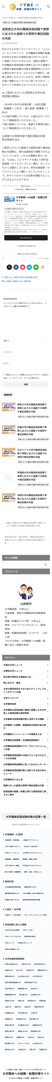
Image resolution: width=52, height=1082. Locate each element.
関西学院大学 (42, 970)
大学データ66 (28, 930)
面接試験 (27, 281)
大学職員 (8, 281)
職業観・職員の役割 (30, 859)
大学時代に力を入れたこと (32, 853)
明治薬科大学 (9, 1043)
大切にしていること (12, 853)
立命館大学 (22, 1049)
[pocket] (22, 267)
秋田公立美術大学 (11, 964)
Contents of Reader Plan (27, 246)
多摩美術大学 (9, 1013)
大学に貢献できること (13, 846)
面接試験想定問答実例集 (31, 899)
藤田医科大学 (36, 1031)
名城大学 (31, 1037)
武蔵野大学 (20, 1037)
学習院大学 (30, 970)
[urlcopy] (42, 267)
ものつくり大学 (23, 1043)
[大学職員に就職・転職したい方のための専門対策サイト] (26, 7)
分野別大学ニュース (25, 943)
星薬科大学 (9, 1037)
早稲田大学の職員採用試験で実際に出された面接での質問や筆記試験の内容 (32, 476)
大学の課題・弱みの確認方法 (33, 893)
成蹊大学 (18, 1007)
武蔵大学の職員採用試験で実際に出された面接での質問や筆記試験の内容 (32, 430)
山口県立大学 (37, 1043)
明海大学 (41, 1037)
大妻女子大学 (26, 964)
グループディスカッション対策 (35, 915)
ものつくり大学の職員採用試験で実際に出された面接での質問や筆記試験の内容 (32, 453)
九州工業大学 (37, 976)
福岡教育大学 (37, 1025)
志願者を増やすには (12, 899)
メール (7, 352)
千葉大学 (34, 1013)
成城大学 (28, 1007)
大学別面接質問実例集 (13, 887)
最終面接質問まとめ (12, 893)
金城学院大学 (9, 988)
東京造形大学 (34, 1019)
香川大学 (19, 970)
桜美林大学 (9, 970)
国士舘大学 (23, 994)
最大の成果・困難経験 (13, 872)
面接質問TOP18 (30, 887)
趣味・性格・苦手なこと (33, 872)
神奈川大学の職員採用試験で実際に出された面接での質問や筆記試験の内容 (32, 408)
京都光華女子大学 (30, 982)
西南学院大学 (39, 1007)
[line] (36, 267)
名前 (6, 340)
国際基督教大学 (10, 994)
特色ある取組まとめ (12, 949)
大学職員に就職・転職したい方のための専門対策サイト (26, 1069)
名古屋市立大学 (23, 1025)
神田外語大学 (9, 976)
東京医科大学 (21, 1019)
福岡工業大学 (9, 1031)
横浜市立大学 (9, 1049)
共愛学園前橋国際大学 (13, 982)
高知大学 (34, 988)
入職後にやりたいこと (31, 840)
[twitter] (9, 267)
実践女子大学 (9, 1001)
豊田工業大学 (9, 1025)
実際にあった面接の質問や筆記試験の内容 (20, 277)
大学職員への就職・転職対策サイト (26, 1073)
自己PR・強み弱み (31, 846)
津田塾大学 (9, 1019)
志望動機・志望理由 (12, 840)
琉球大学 (32, 1049)
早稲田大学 (43, 1049)
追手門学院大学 (39, 964)
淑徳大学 (21, 1001)
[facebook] (16, 267)
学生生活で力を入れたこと (32, 865)
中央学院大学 (22, 1013)
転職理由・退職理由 (12, 859)
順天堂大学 (32, 1001)
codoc (47, 258)
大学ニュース (9, 943)
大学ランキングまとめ (13, 936)
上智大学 (8, 1007)
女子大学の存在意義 (12, 930)
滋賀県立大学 (18, 281)
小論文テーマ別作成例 (13, 915)
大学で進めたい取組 (12, 865)
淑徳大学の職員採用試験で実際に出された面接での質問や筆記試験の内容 (32, 498)
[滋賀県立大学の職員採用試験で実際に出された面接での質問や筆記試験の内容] (29, 267)
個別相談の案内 (29, 936)
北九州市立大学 (23, 976)
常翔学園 (42, 1001)
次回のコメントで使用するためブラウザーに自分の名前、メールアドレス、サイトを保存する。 (26, 376)
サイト (6, 363)
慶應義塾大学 (22, 988)
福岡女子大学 (22, 1031)
